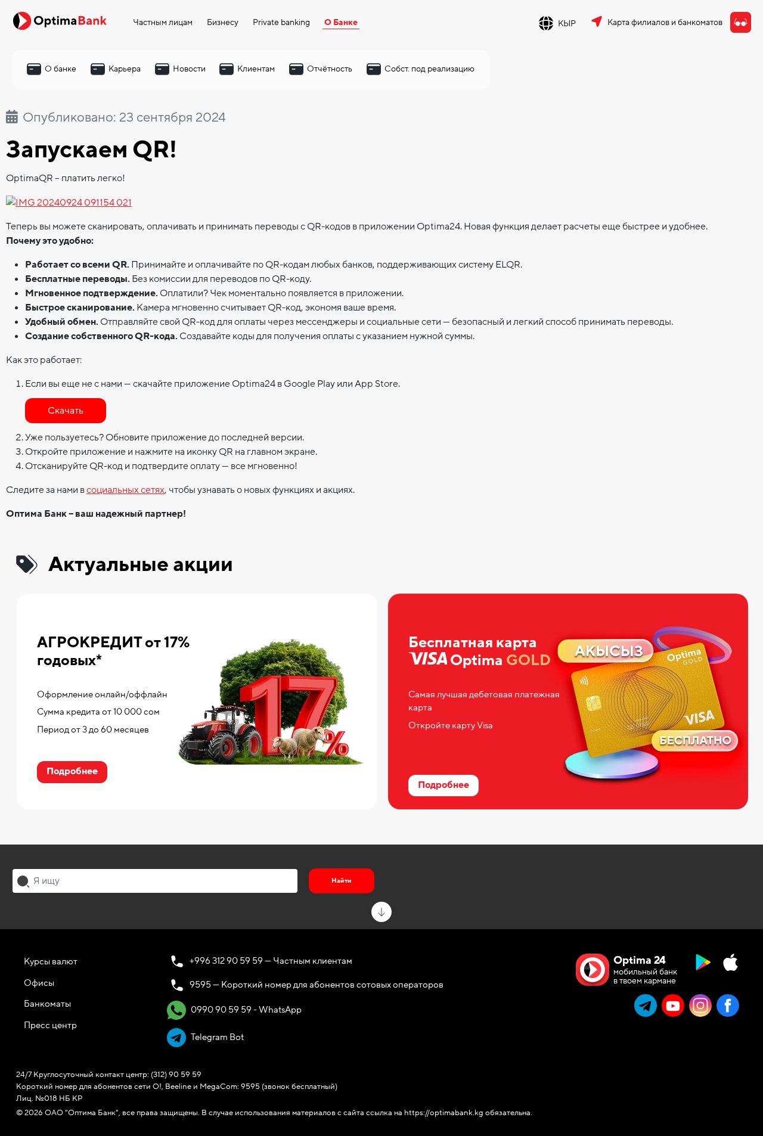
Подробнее (72, 771)
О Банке (341, 22)
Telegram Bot (216, 1037)
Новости (189, 69)
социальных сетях (125, 489)
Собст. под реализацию (429, 69)
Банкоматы (47, 1004)
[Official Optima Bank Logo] (59, 20)
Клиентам (256, 69)
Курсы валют (50, 961)
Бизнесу (222, 22)
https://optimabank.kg (443, 1112)
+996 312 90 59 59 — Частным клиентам (271, 961)
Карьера (124, 69)
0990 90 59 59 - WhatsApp (245, 1010)
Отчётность (329, 69)
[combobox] (155, 880)
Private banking (281, 22)
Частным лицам (163, 22)
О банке (60, 69)
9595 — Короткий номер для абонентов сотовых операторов (316, 985)
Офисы (39, 983)
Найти (341, 880)
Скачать (65, 410)
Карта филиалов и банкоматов (664, 22)
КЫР (567, 23)
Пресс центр (50, 1025)
